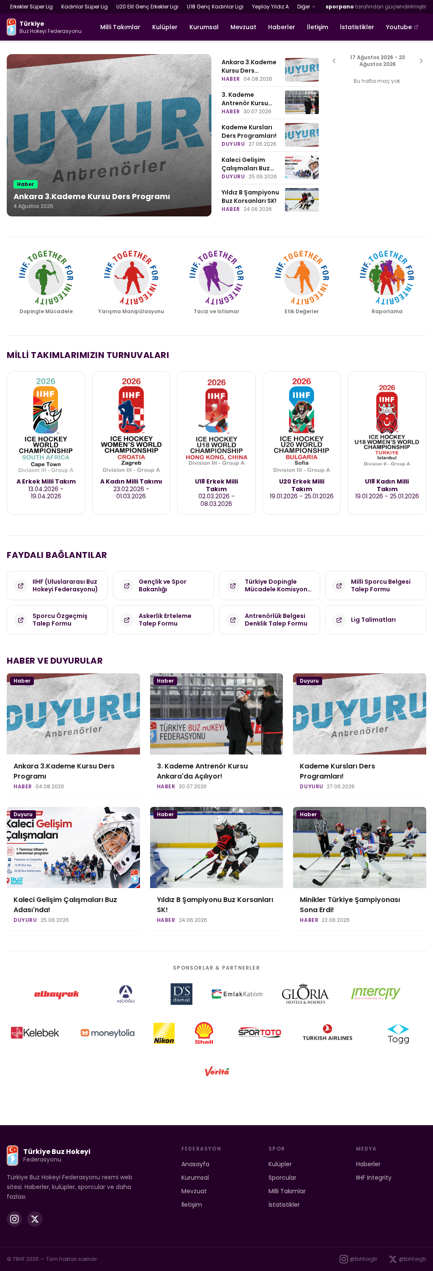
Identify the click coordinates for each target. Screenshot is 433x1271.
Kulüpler (165, 27)
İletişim (317, 27)
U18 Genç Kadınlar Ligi (215, 6)
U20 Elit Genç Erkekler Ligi (147, 6)
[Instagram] (14, 1219)
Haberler (281, 27)
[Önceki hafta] (334, 61)
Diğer (303, 6)
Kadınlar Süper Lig (84, 6)
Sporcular (282, 1177)
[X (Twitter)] (34, 1219)
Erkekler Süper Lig (31, 6)
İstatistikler (357, 27)
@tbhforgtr (363, 1259)
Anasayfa (195, 1164)
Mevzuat (243, 27)
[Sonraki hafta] (421, 61)
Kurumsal (204, 27)
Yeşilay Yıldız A (270, 6)
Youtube (399, 27)
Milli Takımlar (120, 27)
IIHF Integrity (374, 1177)
